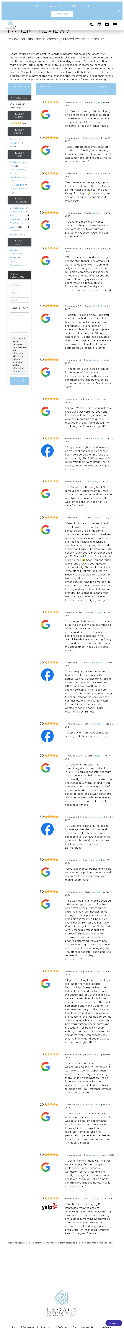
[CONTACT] (107, 24)
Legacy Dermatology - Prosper (17, 253)
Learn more (19, 371)
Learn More (62, 14)
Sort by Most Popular (103, 87)
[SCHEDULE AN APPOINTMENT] (99, 24)
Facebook (15, 142)
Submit (19, 380)
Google (13, 139)
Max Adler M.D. (17, 184)
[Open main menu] (115, 24)
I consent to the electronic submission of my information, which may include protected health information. (19, 353)
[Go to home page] (33, 24)
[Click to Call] (92, 24)
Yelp (12, 146)
